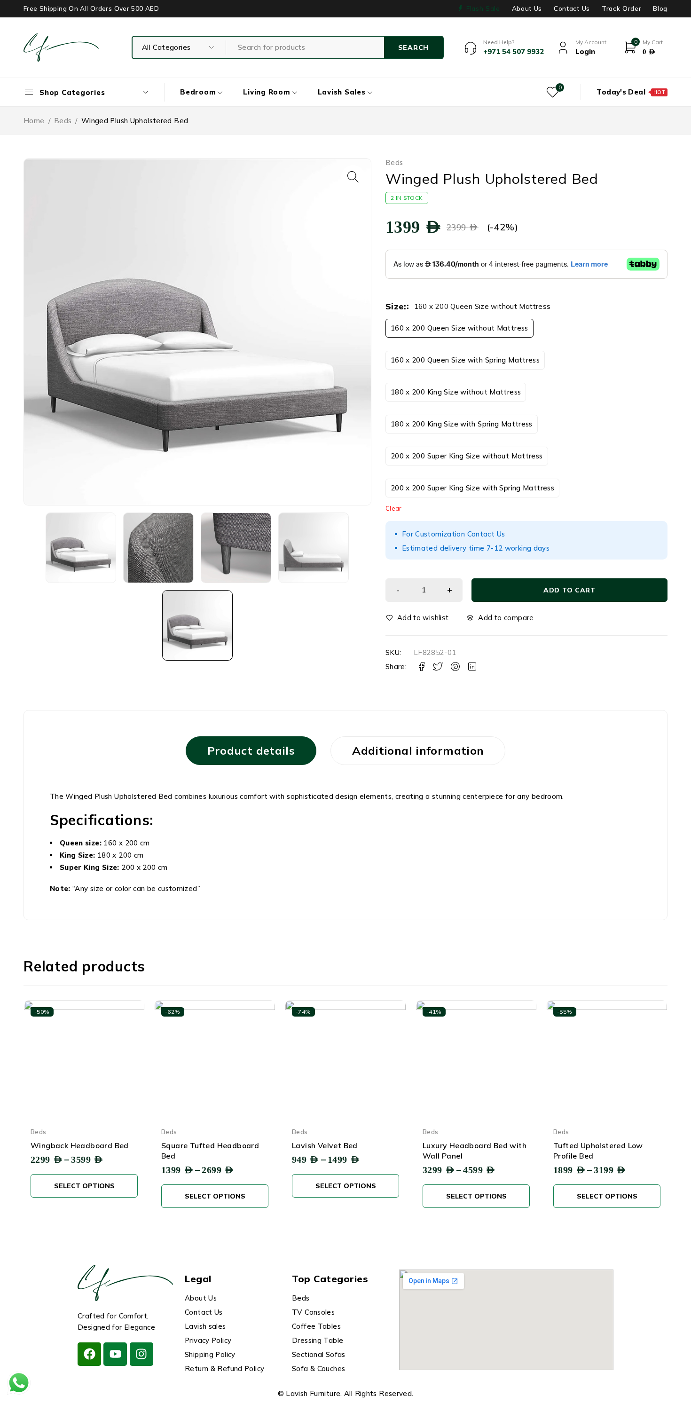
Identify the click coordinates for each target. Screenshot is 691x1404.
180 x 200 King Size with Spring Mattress (462, 423)
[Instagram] (141, 1354)
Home (34, 120)
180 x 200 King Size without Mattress (456, 391)
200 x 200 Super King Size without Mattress (467, 455)
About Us (527, 8)
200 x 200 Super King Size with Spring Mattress (472, 487)
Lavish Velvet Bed (325, 1145)
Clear (393, 508)
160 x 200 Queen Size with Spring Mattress (465, 359)
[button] (353, 177)
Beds (63, 120)
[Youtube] (115, 1354)
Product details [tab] (251, 750)
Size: (395, 306)
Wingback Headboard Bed (80, 1145)
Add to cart (569, 590)
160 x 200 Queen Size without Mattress (459, 327)
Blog (660, 8)
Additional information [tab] (418, 750)
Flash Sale (483, 8)
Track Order (621, 8)
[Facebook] (89, 1354)
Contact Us (572, 8)
